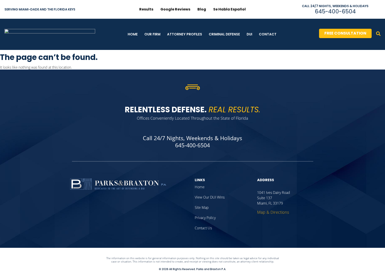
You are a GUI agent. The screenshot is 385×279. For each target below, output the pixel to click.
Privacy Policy (205, 217)
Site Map (202, 207)
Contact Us (203, 228)
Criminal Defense (224, 34)
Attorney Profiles (184, 34)
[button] (378, 34)
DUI (249, 34)
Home (133, 34)
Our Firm (152, 34)
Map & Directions (273, 212)
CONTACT (267, 34)
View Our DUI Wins (210, 197)
